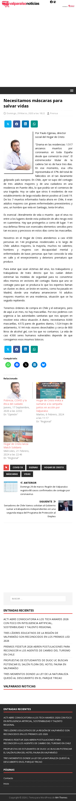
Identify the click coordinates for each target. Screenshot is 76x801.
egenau (33, 467)
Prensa (54, 113)
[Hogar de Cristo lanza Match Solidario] (18, 434)
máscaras (12, 474)
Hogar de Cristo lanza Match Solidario (16, 445)
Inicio (6, 783)
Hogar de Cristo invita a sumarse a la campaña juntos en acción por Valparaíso (49, 406)
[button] (71, 90)
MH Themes (61, 797)
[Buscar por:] (38, 599)
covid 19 (18, 467)
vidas (27, 474)
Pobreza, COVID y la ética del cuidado (15, 402)
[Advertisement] (38, 47)
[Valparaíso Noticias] (38, 6)
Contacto (8, 778)
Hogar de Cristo (54, 467)
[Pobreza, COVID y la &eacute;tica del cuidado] (18, 390)
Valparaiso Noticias (20, 686)
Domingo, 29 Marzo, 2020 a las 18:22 (26, 113)
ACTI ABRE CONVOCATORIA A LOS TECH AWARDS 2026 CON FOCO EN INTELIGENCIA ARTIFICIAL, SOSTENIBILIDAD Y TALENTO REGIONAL (36, 623)
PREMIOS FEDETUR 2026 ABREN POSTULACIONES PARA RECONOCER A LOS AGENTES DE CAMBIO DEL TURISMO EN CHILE (37, 650)
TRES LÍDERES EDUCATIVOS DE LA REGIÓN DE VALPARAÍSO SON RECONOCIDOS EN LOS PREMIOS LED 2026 (37, 636)
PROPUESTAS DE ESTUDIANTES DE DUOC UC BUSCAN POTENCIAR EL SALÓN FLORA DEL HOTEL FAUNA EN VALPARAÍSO (36, 664)
